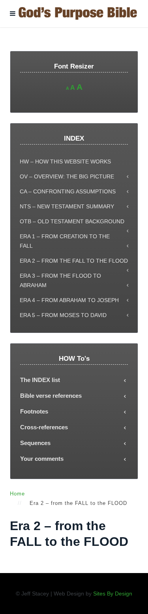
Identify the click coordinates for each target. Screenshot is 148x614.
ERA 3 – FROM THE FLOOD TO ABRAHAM (60, 280)
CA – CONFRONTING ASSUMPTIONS (68, 191)
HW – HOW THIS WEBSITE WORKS (65, 161)
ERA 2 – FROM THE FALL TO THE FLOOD (74, 261)
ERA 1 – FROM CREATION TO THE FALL (65, 241)
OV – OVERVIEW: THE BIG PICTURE (67, 176)
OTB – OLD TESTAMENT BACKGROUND (72, 221)
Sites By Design (112, 593)
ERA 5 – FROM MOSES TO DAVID (63, 315)
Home (17, 494)
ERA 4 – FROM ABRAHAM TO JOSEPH (69, 300)
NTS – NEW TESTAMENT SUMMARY (67, 206)
